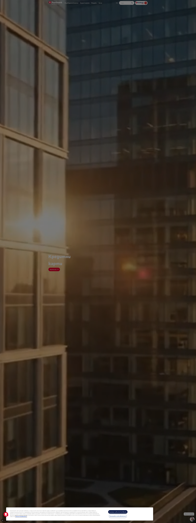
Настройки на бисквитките (118, 516)
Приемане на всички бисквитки (118, 512)
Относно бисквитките (21, 516)
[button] (5, 514)
